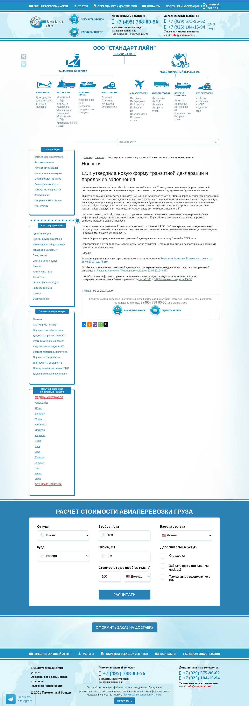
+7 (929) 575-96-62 (201, 672)
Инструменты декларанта (47, 362)
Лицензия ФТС (124, 54)
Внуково (41, 103)
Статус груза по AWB (45, 324)
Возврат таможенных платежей (51, 352)
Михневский (64, 110)
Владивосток (86, 109)
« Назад (86, 290)
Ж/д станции (109, 92)
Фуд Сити (62, 103)
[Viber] (95, 324)
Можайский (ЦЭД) (63, 99)
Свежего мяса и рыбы (45, 260)
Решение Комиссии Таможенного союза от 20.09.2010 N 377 (132, 270)
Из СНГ (156, 101)
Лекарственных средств (46, 282)
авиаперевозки (139, 93)
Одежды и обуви (42, 233)
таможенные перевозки (48, 189)
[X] (105, 324)
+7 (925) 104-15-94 (201, 677)
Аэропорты (42, 92)
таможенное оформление (49, 157)
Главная (88, 157)
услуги (83, 6)
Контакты (153, 6)
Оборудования (41, 299)
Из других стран (136, 119)
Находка (84, 112)
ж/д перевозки (204, 93)
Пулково (41, 106)
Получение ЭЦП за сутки (48, 200)
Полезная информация (182, 6)
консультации (42, 195)
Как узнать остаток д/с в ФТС (49, 346)
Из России (136, 107)
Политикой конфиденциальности (142, 694)
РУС (211, 29)
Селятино (107, 100)
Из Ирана (157, 104)
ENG (211, 24)
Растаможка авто (44, 162)
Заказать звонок (92, 19)
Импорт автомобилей (47, 168)
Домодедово (43, 97)
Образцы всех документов (117, 6)
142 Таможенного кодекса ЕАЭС (173, 279)
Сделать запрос (92, 32)
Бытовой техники (42, 288)
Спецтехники (40, 255)
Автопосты (63, 92)
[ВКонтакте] (84, 324)
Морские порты (84, 93)
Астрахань (85, 106)
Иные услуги (41, 206)
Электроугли (109, 106)
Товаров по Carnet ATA (45, 250)
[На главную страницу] (47, 22)
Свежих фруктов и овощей (47, 239)
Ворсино (107, 97)
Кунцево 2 (108, 103)
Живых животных (42, 271)
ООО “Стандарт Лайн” (124, 47)
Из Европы (158, 98)
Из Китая (135, 98)
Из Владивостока (138, 112)
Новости (99, 157)
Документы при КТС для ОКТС (50, 335)
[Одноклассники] (89, 324)
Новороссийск (87, 99)
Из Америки (137, 104)
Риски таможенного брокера (48, 341)
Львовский (63, 113)
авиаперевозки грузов (47, 184)
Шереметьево (44, 100)
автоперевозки (161, 93)
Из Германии (137, 101)
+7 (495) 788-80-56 (137, 22)
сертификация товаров (48, 178)
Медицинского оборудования (49, 244)
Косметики (38, 277)
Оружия (37, 266)
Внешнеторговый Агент (50, 6)
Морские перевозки (180, 94)
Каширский (63, 106)
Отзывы (37, 319)
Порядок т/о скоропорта (46, 357)
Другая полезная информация (50, 373)
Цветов (37, 293)
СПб (81, 102)
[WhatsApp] (100, 324)
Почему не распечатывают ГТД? (51, 368)
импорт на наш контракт (48, 173)
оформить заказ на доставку (124, 627)
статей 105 (145, 279)
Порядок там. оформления (48, 330)
